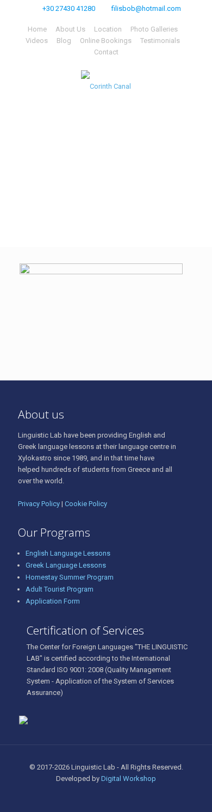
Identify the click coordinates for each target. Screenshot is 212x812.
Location (108, 29)
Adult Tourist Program (59, 589)
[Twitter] (113, 795)
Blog (64, 40)
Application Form (53, 601)
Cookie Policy (86, 504)
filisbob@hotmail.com (146, 8)
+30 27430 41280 (68, 8)
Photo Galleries (154, 29)
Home (37, 29)
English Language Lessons (68, 553)
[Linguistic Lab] (106, 86)
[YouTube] (128, 795)
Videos (37, 40)
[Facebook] (98, 795)
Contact (106, 52)
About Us (70, 29)
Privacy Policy (39, 504)
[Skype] (84, 795)
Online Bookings (106, 40)
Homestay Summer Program (70, 577)
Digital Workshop (128, 778)
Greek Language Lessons (66, 565)
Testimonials (160, 40)
